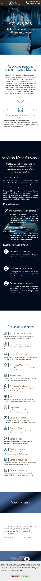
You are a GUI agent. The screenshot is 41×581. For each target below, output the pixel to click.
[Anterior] (6, 110)
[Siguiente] (35, 110)
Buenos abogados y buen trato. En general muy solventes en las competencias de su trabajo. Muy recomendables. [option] (19, 532)
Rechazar (15, 576)
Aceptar (25, 576)
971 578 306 (35, 3)
